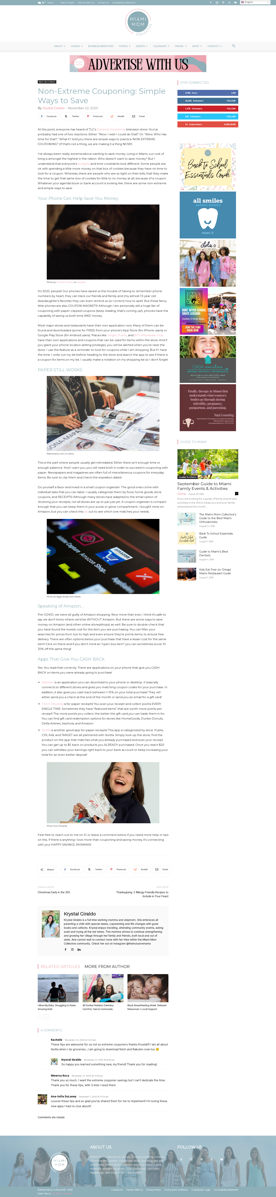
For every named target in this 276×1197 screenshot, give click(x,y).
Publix (122, 335)
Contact (213, 46)
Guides (75, 46)
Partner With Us (86, 2)
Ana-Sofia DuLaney (63, 1096)
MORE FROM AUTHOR (107, 966)
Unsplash (81, 282)
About (58, 46)
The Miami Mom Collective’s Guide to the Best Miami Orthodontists (217, 518)
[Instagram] (217, 2)
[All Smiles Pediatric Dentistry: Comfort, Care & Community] (103, 988)
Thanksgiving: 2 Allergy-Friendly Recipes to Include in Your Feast (142, 894)
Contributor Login (201, 1189)
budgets (84, 163)
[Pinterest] (223, 2)
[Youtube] (235, 2)
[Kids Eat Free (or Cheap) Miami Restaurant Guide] (186, 574)
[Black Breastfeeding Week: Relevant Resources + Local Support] (147, 988)
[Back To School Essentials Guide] (186, 538)
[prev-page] (40, 1016)
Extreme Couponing (111, 129)
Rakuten (48, 682)
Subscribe (230, 124)
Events (140, 46)
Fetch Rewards (52, 704)
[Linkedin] (80, 949)
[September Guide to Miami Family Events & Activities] (207, 464)
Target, (112, 335)
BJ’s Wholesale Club (148, 335)
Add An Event (67, 2)
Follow (231, 100)
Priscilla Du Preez (64, 282)
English (248, 2)
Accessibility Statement (124, 2)
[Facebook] (210, 2)
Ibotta (46, 730)
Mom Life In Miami (47, 81)
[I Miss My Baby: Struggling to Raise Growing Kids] (58, 988)
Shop (195, 46)
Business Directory (101, 46)
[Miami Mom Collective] (138, 23)
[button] (233, 46)
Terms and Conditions (176, 1189)
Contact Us (103, 2)
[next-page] (46, 1016)
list (86, 511)
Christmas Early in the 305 (54, 892)
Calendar (159, 46)
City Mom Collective (61, 1193)
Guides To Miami (187, 477)
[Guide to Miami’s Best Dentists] (186, 556)
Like (233, 92)
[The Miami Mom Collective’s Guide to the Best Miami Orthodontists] (186, 519)
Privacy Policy (153, 1189)
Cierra (181, 493)
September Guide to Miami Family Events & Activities (204, 486)
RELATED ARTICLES (60, 966)
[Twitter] (229, 2)
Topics (123, 46)
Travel (179, 46)
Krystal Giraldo (54, 108)
